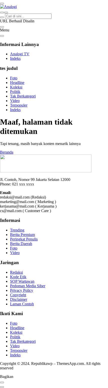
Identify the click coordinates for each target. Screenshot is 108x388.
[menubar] (2, 3)
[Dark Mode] (6, 12)
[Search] (2, 12)
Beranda (6, 152)
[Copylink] (2, 387)
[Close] (2, 36)
